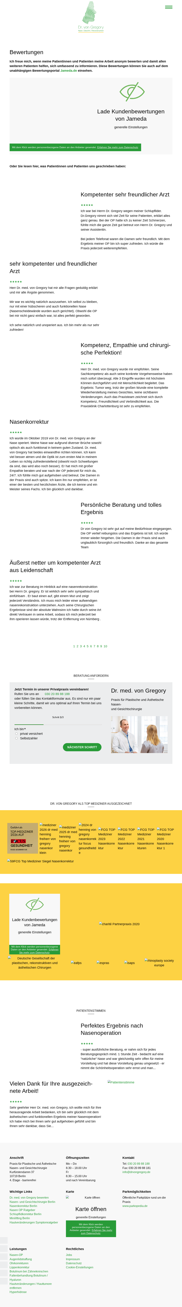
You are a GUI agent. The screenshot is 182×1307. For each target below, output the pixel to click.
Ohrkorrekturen (19, 1263)
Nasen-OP (16, 1254)
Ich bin (20, 729)
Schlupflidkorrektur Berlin (25, 1214)
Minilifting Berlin (20, 1218)
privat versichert (31, 733)
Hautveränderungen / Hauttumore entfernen (31, 1285)
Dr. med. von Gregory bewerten (29, 1197)
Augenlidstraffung (21, 1259)
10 (105, 646)
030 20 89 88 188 (57, 694)
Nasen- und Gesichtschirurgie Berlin (32, 1201)
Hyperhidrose (18, 1292)
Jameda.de (68, 70)
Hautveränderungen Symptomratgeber (34, 1222)
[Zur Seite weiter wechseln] (110, 646)
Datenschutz (74, 1263)
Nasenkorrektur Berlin (23, 1205)
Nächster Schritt (82, 747)
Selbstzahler (29, 738)
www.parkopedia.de (135, 1205)
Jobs (69, 1254)
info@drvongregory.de (136, 1172)
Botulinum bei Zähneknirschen (29, 1271)
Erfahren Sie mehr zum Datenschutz (117, 147)
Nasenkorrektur (29, 422)
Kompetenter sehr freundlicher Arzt (125, 194)
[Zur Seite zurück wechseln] (70, 646)
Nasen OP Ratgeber (22, 1210)
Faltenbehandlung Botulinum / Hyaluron (29, 1277)
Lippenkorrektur (19, 1267)
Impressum (73, 1259)
